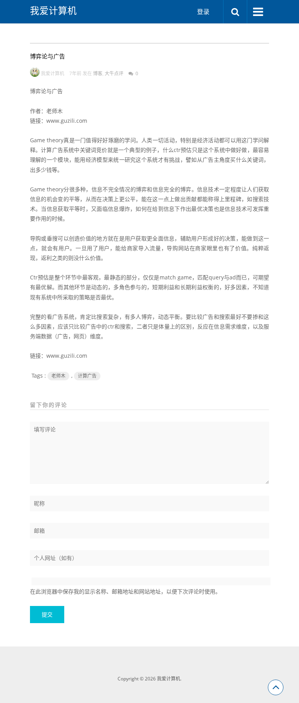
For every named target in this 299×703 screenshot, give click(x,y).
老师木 (58, 376)
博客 (97, 73)
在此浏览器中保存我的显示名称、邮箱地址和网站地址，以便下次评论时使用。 (125, 591)
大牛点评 (114, 73)
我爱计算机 (53, 10)
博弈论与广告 (47, 56)
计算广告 (87, 376)
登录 (203, 11)
